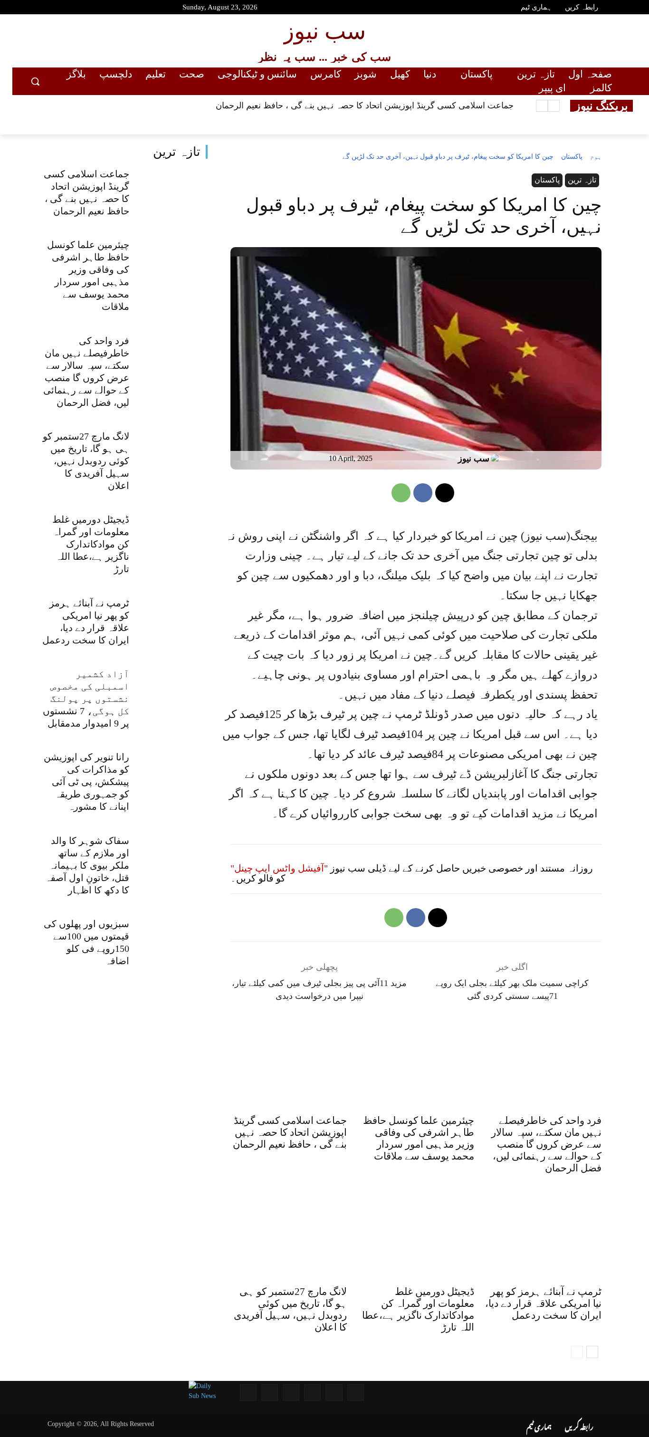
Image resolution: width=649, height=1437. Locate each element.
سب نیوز (473, 458)
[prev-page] (577, 1352)
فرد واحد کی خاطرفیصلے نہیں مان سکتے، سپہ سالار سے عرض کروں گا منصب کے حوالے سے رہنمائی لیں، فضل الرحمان (546, 1144)
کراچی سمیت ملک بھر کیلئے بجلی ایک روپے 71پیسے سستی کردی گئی (512, 989)
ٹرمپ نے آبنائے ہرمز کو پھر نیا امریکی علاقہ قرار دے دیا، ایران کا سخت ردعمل (543, 1303)
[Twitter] (64, 8)
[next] (542, 106)
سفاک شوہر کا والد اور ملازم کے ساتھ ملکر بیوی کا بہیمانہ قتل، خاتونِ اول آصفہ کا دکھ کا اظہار (87, 865)
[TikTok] (98, 8)
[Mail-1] (269, 1392)
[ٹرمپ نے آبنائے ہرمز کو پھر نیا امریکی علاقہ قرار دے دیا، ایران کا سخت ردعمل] (173, 623)
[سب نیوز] (497, 458)
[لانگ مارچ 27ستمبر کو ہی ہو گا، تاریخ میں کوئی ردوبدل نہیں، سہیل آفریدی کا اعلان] (173, 456)
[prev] (554, 106)
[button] (35, 81)
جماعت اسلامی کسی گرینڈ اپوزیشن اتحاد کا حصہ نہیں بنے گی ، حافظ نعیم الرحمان (365, 105)
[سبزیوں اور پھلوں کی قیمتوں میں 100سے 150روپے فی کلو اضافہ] (173, 944)
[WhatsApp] (400, 492)
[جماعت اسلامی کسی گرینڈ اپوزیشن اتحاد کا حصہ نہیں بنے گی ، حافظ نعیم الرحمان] (173, 194)
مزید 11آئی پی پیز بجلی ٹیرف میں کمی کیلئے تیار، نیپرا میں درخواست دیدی (319, 989)
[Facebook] (47, 8)
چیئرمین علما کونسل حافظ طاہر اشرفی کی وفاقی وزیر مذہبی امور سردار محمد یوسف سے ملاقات (418, 1138)
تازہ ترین (176, 152)
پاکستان (571, 156)
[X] (444, 492)
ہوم (595, 156)
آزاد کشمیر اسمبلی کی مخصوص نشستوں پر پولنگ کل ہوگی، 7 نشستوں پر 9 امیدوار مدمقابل (86, 698)
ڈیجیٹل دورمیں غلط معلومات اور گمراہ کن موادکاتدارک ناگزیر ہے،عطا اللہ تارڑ (90, 544)
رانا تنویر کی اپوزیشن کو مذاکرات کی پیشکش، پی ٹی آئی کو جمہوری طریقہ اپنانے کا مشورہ (86, 782)
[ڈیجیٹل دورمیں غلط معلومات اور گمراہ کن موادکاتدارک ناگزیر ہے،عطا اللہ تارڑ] (173, 540)
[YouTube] (31, 8)
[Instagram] (81, 8)
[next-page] (592, 1352)
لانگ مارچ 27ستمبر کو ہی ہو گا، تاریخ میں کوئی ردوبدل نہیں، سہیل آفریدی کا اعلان (86, 461)
